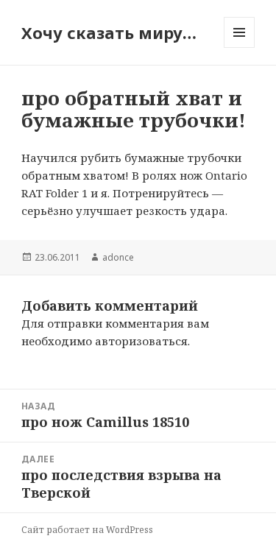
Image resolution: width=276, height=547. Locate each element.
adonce (118, 257)
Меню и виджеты (239, 47)
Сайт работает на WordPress (87, 529)
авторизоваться (141, 341)
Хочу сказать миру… (109, 32)
